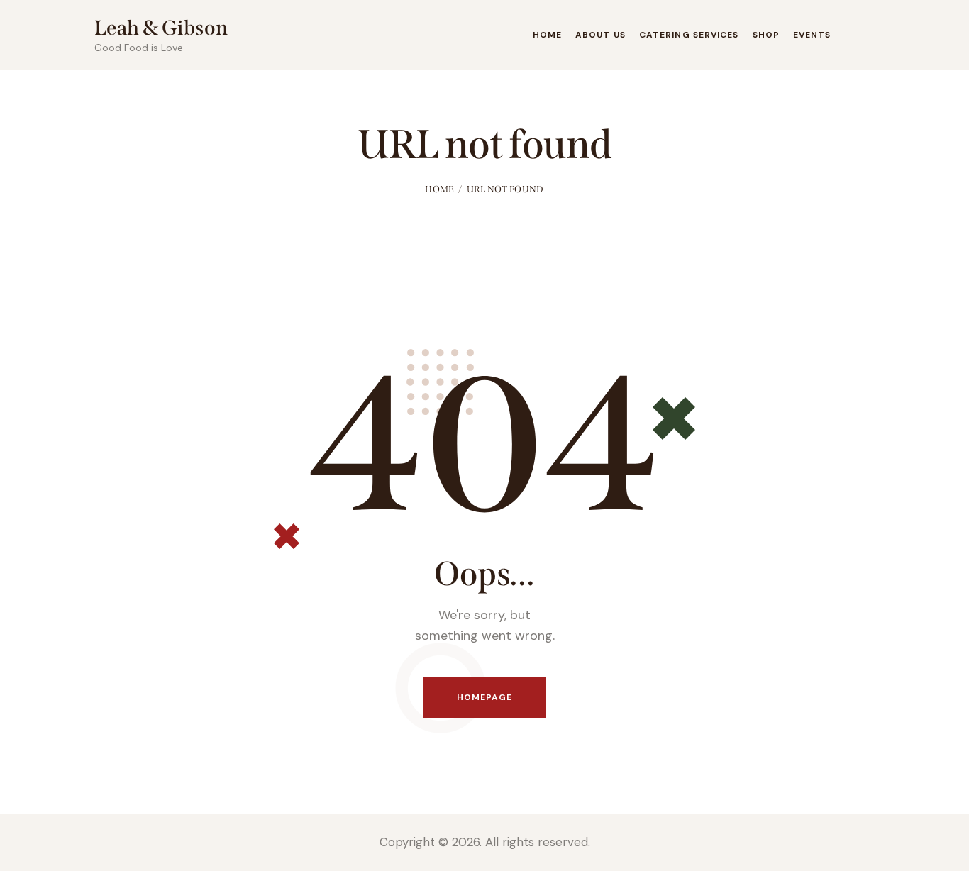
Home (439, 189)
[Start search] (866, 37)
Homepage (485, 697)
